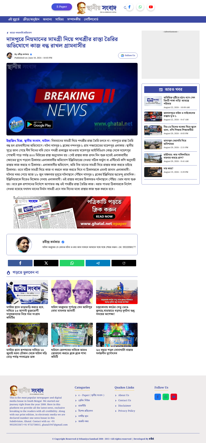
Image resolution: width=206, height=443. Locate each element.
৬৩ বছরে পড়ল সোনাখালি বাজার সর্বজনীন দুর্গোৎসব (114, 352)
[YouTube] (150, 7)
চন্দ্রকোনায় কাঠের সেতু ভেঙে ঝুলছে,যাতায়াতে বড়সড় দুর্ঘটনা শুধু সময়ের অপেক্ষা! (115, 310)
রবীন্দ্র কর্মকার (23, 54)
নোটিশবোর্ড (91, 19)
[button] (125, 8)
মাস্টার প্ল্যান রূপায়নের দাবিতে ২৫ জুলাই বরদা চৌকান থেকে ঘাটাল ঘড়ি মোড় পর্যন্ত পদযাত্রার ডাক (26, 353)
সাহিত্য (59, 19)
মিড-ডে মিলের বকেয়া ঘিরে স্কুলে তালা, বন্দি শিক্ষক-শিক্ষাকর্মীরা (180, 128)
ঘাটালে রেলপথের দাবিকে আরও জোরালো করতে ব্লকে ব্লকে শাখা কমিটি (69, 353)
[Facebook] (129, 7)
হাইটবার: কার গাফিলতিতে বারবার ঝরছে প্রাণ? (177, 156)
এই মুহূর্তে (13, 19)
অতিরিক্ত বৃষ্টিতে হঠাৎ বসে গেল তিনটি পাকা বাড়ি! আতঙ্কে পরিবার (179, 101)
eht (151, 438)
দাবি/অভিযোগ (26, 33)
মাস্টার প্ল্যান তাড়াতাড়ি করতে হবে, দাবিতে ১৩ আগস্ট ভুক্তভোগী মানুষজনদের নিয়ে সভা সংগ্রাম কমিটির (25, 312)
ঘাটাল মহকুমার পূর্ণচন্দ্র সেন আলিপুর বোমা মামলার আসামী (71, 309)
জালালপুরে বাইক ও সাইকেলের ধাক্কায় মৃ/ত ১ (179, 114)
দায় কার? (168, 169)
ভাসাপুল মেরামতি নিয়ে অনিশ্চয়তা (175, 142)
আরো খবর (15, 33)
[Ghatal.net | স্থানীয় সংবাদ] (97, 8)
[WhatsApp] (140, 7)
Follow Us (130, 55)
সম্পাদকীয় (73, 19)
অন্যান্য (47, 19)
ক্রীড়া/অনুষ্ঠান (31, 19)
